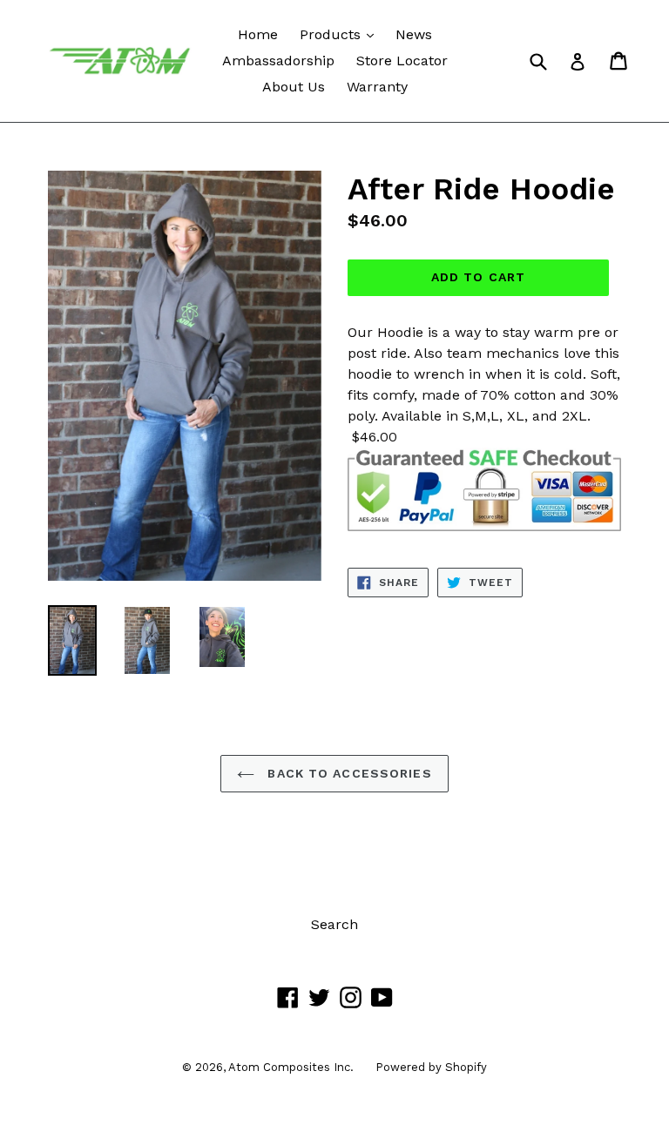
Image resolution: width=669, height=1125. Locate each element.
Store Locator (402, 60)
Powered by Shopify (431, 1067)
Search (334, 924)
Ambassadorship (278, 60)
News (413, 34)
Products (341, 34)
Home (258, 34)
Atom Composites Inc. (291, 1067)
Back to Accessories (347, 773)
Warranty (377, 86)
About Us (293, 86)
